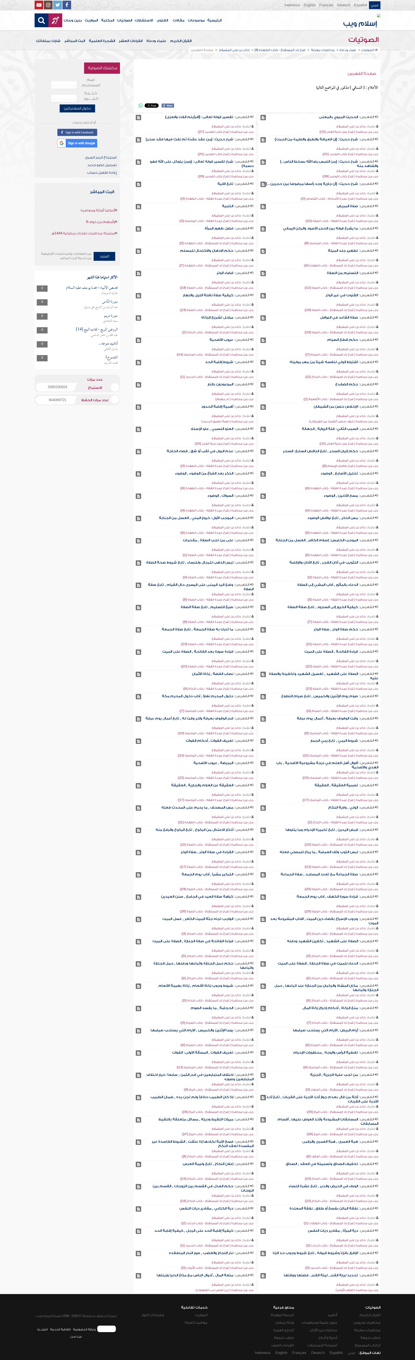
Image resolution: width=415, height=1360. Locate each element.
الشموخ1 (111, 357)
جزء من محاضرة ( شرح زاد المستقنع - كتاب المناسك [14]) (215, 354)
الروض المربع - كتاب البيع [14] (97, 329)
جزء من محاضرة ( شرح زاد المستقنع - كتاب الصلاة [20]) (341, 889)
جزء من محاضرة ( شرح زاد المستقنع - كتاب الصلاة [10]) (341, 844)
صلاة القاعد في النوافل (339, 317)
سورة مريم (111, 316)
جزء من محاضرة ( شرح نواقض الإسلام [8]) (350, 466)
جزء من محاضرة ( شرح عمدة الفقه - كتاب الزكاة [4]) (218, 688)
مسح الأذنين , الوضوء (341, 496)
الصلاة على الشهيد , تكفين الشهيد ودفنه (322, 941)
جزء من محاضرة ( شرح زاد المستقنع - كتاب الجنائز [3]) (217, 933)
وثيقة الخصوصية (84, 1329)
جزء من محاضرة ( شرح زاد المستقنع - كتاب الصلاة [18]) (217, 287)
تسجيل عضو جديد (102, 165)
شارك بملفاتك (48, 41)
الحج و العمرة (283, 1330)
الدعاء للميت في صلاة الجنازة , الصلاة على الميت (318, 963)
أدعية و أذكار (327, 1338)
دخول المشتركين (77, 108)
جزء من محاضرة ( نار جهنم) (234, 399)
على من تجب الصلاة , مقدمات (208, 540)
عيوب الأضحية (221, 340)
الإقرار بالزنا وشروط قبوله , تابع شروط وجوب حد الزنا (315, 1253)
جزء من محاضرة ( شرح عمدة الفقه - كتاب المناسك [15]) (340, 777)
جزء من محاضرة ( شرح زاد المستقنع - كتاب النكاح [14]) (217, 1178)
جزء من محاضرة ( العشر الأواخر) (357, 1290)
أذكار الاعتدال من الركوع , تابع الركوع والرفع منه (194, 830)
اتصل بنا (42, 1329)
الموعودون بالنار (220, 384)
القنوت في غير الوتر (342, 295)
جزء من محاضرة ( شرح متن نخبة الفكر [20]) (224, 443)
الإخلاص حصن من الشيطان (336, 406)
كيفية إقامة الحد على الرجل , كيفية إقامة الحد (193, 1231)
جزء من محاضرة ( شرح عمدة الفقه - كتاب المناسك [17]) (340, 800)
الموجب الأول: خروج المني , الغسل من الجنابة (196, 518)
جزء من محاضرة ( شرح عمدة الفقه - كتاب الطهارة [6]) (341, 532)
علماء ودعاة (156, 41)
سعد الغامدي (110, 321)
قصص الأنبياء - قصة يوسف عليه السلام (92, 288)
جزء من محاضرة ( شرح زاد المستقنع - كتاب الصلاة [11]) (217, 844)
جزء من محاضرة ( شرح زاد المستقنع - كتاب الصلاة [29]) (217, 889)
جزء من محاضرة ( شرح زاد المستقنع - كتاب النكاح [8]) (218, 1156)
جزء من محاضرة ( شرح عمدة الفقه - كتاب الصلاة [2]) (342, 577)
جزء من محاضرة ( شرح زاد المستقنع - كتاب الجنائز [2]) (342, 933)
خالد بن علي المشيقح (351, 126)
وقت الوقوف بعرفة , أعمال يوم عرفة (327, 718)
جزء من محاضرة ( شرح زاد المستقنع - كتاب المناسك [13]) (215, 1067)
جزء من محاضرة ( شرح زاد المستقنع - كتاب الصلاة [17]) (217, 866)
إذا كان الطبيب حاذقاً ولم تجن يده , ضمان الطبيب (191, 1097)
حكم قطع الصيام (342, 340)
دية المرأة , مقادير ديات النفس (333, 1231)
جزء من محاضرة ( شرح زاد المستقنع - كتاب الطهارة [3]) (216, 243)
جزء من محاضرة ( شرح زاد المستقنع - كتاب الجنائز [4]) (342, 956)
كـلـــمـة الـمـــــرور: (90, 96)
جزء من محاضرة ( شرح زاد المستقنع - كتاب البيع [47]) (218, 1134)
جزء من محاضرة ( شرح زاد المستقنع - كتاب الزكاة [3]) (218, 1000)
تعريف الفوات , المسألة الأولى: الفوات (202, 1052)
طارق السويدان (109, 293)
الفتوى (162, 20)
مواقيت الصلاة (196, 1323)
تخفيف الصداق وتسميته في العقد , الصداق (322, 1164)
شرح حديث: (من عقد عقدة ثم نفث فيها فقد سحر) (189, 139)
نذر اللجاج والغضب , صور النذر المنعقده (201, 1253)
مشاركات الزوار (153, 1315)
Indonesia (292, 5)
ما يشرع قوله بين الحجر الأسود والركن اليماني (320, 228)
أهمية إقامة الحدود (217, 406)
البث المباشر (74, 41)
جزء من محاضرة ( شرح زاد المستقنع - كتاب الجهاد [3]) (341, 1089)
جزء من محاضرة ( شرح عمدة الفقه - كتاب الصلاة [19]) (217, 644)
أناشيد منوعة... (108, 344)
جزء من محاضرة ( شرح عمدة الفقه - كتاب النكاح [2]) (343, 822)
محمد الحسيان (111, 363)
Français (326, 5)
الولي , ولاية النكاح (343, 807)
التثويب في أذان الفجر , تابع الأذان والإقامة (323, 562)
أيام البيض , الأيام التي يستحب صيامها (325, 1030)
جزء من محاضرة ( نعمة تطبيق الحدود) (227, 421)
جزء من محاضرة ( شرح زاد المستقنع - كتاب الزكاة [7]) (342, 1022)
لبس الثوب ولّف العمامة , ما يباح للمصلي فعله (319, 852)
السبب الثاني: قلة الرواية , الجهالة (330, 429)
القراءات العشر (130, 41)
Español (360, 5)
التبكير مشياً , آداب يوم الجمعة (207, 874)
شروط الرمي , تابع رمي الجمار (334, 741)
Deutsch (343, 5)
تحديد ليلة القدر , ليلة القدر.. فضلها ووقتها (321, 1275)
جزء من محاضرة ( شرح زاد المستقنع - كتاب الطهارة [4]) (341, 265)
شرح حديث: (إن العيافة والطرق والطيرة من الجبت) (316, 139)
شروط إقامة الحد (219, 362)
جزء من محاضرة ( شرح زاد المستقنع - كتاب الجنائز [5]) (217, 956)
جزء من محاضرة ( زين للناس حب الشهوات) (225, 1290)
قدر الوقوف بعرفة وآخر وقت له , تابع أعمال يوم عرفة (189, 718)
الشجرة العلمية (102, 41)
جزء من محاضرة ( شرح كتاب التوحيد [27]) (226, 131)
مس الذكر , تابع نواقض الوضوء (333, 518)
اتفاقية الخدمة (60, 1329)
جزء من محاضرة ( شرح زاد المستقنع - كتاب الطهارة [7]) (216, 265)
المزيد (104, 256)
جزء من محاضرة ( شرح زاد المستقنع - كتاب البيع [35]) (342, 1111)
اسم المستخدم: (90, 82)
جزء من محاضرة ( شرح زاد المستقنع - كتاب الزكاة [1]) (218, 332)
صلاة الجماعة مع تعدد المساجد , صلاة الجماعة (319, 874)
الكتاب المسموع (367, 1345)
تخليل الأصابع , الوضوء (339, 473)
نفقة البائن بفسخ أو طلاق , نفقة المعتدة (323, 1208)
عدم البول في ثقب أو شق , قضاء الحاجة (200, 451)
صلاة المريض (347, 206)
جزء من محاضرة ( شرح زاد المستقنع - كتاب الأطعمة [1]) (340, 399)
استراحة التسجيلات (322, 1345)
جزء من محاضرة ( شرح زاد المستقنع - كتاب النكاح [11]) (341, 376)
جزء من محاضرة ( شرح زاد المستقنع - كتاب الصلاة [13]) (341, 866)
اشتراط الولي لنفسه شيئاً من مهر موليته (324, 362)
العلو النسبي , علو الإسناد (211, 429)
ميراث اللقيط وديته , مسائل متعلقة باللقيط (195, 1119)
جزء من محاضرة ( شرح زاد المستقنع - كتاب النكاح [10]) (341, 1178)
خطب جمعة (370, 1338)
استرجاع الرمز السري (101, 157)
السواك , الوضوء (220, 496)
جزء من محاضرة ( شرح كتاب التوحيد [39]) (226, 176)
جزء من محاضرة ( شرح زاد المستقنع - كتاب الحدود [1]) (217, 376)
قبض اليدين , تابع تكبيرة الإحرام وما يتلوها (322, 830)
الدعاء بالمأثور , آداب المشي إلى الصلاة (327, 585)
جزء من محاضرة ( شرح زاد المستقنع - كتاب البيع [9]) (219, 1089)
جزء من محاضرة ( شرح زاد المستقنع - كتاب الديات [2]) (217, 1223)
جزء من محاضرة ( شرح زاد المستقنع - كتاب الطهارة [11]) (216, 822)
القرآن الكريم (181, 41)
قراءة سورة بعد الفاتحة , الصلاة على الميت (197, 652)
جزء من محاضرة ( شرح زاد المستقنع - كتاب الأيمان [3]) (217, 1267)
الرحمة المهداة (282, 1315)
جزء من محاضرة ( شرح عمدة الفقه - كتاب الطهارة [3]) (217, 198)
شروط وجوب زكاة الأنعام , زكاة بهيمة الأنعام (195, 986)
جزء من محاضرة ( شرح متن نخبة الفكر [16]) (348, 443)
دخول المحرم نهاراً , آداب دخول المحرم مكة (197, 696)
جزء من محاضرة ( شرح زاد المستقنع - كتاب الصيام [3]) (217, 1022)
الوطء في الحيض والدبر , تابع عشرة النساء (323, 1186)
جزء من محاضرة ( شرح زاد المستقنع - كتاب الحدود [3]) (341, 1267)
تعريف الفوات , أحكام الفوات (209, 741)
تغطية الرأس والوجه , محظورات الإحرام (325, 1052)
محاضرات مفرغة (367, 1330)
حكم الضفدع (346, 384)
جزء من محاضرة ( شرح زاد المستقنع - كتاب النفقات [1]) (341, 1223)
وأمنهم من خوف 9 (100, 222)
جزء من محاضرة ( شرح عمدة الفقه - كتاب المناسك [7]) (216, 711)
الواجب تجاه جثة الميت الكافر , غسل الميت (197, 919)
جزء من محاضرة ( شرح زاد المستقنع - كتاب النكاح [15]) (341, 1201)
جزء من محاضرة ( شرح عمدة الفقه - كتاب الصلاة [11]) (342, 644)
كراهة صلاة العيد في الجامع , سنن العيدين (197, 897)
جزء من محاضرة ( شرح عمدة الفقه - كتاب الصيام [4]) (342, 711)
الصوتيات (124, 20)
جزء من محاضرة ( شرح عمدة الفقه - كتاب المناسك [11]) (340, 755)
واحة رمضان (284, 1323)
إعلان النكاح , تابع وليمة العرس (208, 1164)
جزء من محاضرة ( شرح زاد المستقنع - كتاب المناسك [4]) (340, 1067)
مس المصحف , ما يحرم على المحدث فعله (197, 807)
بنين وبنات (73, 20)
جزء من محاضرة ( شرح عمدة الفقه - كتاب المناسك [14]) (216, 755)
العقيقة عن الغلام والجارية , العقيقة (202, 785)
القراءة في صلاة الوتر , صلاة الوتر (207, 852)
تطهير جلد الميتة (343, 251)
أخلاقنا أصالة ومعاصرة (98, 210)
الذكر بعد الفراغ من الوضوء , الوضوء (204, 473)
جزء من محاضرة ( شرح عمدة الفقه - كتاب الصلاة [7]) (342, 621)
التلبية (227, 206)
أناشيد (332, 1315)
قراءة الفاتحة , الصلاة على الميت (331, 652)
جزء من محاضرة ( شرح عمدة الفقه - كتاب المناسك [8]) (341, 243)
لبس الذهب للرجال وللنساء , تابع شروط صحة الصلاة (189, 562)
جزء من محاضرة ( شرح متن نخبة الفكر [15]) (348, 131)
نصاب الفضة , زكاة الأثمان (212, 674)
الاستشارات (144, 20)
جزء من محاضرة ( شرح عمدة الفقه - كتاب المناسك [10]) (216, 733)
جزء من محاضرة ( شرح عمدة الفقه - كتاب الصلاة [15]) (342, 221)
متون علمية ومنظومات (319, 1323)
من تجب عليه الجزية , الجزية (334, 1075)
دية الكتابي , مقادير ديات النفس (206, 1208)
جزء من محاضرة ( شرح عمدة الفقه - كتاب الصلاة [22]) (342, 666)
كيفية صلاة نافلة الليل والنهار (208, 295)
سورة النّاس (110, 302)
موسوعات (196, 20)
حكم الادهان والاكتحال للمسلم (206, 251)
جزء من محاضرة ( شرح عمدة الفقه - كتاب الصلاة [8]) (218, 621)
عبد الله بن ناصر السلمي (104, 335)
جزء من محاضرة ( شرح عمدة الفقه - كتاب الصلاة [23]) (342, 688)
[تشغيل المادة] (263, 117)
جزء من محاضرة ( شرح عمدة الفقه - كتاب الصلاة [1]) (218, 555)
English (310, 5)
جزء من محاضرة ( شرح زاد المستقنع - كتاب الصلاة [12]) (341, 287)
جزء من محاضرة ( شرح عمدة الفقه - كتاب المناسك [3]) (216, 221)
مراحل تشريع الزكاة (217, 317)
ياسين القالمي (111, 349)
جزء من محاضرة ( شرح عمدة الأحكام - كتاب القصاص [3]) (339, 198)
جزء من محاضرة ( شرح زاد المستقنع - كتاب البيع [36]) (342, 1134)
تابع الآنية (225, 184)
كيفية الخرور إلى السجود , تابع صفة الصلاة (322, 607)
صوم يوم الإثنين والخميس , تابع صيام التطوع (319, 696)
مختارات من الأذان (323, 1330)
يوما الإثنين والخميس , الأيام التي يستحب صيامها (192, 1030)
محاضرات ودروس (367, 1323)
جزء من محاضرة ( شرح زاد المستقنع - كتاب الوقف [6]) (342, 1156)
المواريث (91, 20)
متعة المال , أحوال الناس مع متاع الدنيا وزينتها (195, 1275)
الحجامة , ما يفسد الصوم (212, 1008)
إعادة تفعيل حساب (102, 173)
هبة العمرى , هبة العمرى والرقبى (330, 1142)
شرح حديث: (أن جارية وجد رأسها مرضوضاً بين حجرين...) (312, 184)
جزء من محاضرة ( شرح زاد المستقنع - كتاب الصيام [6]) (341, 1045)
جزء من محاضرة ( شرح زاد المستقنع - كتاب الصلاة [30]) (217, 911)
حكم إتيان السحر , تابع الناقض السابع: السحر (320, 451)
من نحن (76, 1336)
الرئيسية (214, 20)
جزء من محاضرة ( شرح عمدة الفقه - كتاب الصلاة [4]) (218, 577)
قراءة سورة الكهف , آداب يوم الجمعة (327, 897)
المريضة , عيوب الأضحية (213, 763)
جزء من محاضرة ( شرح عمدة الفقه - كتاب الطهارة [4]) (341, 488)
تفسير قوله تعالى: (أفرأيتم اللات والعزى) (199, 117)
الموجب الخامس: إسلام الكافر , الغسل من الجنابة (317, 540)
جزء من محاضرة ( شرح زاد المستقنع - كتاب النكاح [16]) (217, 1201)
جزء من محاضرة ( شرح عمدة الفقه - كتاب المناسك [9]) (341, 733)
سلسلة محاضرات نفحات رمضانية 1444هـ (83, 233)
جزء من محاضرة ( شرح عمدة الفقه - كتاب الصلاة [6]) (218, 599)
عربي (375, 5)
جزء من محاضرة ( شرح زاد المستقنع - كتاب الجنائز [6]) (217, 978)
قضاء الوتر (225, 273)
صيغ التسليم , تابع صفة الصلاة (207, 607)
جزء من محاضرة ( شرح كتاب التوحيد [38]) (350, 176)
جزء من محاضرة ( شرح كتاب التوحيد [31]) (350, 154)
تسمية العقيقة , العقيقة (336, 785)
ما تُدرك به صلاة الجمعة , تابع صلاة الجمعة (197, 629)
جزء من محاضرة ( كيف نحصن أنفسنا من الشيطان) (343, 421)
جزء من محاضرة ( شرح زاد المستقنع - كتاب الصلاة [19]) (217, 310)
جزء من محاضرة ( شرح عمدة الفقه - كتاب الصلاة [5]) (342, 599)
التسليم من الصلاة (342, 273)
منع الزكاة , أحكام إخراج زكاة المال (330, 1008)
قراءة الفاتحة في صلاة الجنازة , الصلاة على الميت (192, 941)
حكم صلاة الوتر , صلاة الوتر (336, 629)
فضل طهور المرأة (219, 228)
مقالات (178, 20)
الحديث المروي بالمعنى (338, 117)
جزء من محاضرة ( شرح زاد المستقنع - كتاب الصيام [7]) (341, 354)
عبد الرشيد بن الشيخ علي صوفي (101, 307)
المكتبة (107, 20)
